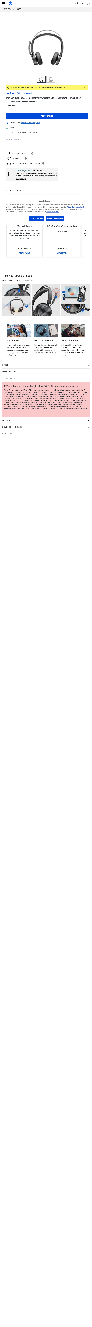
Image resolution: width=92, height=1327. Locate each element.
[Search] (77, 3)
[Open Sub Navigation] (3, 3)
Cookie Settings (36, 218)
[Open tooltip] (32, 153)
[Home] (10, 3)
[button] (47, 87)
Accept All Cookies (55, 218)
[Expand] (46, 47)
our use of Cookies (52, 212)
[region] (46, 210)
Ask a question (28, 93)
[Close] (86, 197)
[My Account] (82, 3)
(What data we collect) (75, 207)
